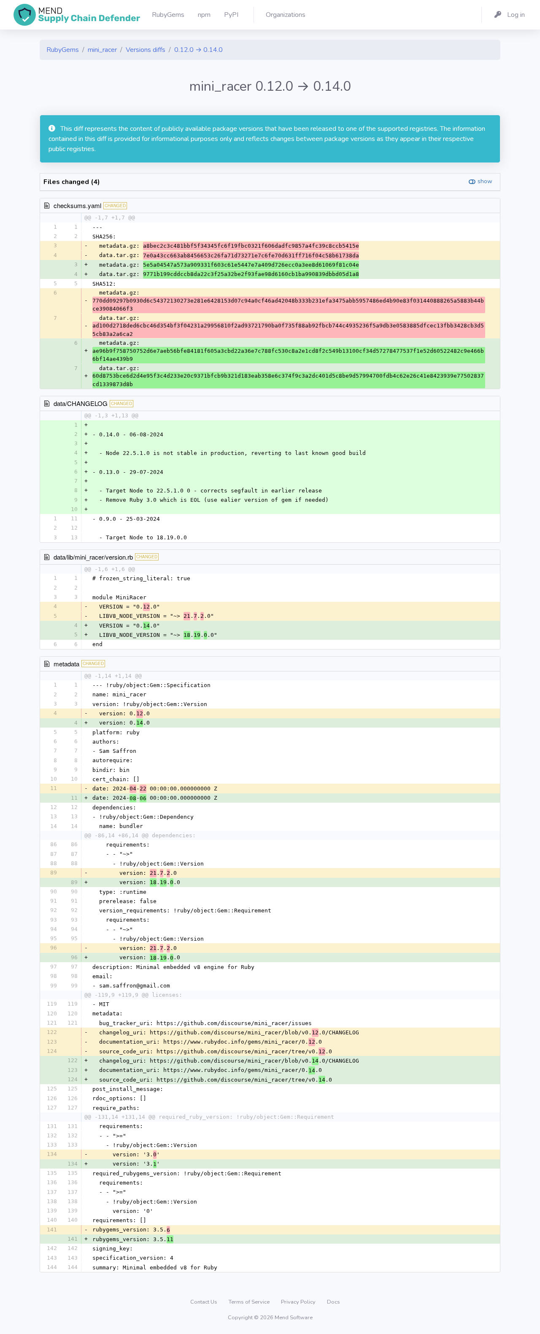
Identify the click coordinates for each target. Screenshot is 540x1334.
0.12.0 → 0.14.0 (198, 49)
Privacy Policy (299, 1302)
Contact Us (204, 1302)
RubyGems (62, 49)
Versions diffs (145, 49)
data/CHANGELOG (81, 403)
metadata (66, 663)
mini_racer (102, 49)
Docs (333, 1302)
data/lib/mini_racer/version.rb (93, 556)
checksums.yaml (77, 205)
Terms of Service (250, 1302)
